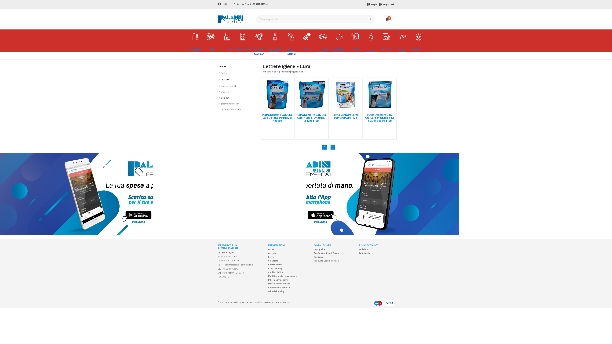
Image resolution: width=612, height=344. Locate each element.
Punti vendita (275, 264)
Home (271, 249)
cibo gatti (225, 98)
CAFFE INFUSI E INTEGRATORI (339, 50)
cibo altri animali (228, 86)
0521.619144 (233, 260)
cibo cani (225, 92)
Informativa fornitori (279, 283)
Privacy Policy (275, 268)
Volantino (273, 260)
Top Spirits (319, 249)
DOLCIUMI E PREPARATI (323, 50)
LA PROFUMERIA (371, 50)
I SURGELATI (307, 49)
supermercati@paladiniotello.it (238, 264)
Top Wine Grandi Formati (326, 260)
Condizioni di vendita (279, 287)
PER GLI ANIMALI (403, 50)
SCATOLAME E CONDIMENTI (275, 50)
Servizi (271, 257)
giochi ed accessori (230, 103)
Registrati (388, 4)
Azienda (272, 253)
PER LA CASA (386, 49)
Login (374, 4)
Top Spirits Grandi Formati (327, 253)
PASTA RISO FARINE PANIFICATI (259, 51)
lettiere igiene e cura (231, 109)
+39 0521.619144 (259, 4)
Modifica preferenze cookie (282, 276)
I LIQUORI (227, 49)
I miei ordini (365, 253)
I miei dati (364, 249)
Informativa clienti (278, 280)
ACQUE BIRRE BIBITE (195, 50)
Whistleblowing (276, 291)
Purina (224, 73)
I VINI (211, 49)
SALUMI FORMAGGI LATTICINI (291, 51)
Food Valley (418, 49)
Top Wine (318, 257)
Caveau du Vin (243, 49)
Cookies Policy (275, 272)
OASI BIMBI (355, 49)
